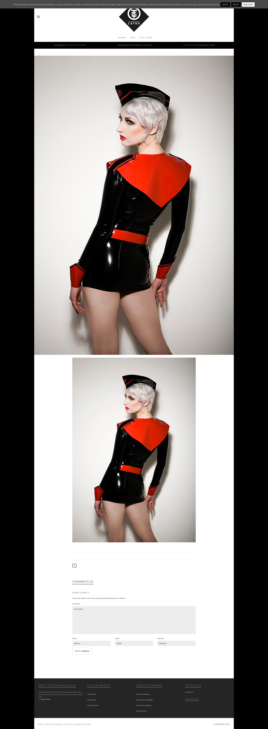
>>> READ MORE (44, 699)
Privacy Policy (141, 711)
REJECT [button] (236, 4)
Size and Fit (91, 700)
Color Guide (91, 694)
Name (74, 638)
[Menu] (38, 17)
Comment (76, 604)
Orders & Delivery (143, 694)
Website (160, 638)
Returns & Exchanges (144, 700)
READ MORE (248, 4)
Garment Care (92, 705)
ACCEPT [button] (225, 4)
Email (117, 638)
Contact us (189, 692)
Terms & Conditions (144, 705)
